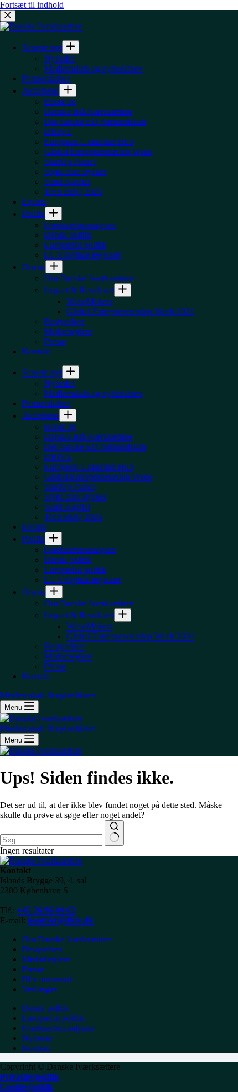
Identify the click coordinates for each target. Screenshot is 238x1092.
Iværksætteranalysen (58, 1028)
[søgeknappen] (114, 833)
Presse (33, 969)
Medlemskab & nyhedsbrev (48, 728)
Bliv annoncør (47, 979)
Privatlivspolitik (29, 1076)
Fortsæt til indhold (32, 4)
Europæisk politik (53, 1018)
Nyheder (37, 1038)
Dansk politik (45, 1008)
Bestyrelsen (42, 949)
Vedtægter (40, 989)
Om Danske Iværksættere (66, 939)
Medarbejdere (46, 959)
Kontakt (36, 1048)
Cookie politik (26, 1086)
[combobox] (51, 840)
